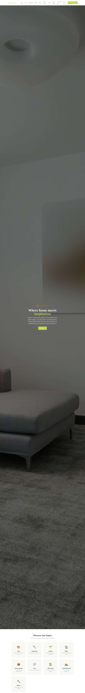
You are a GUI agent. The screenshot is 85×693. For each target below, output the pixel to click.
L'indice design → (73, 2)
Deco (26, 2)
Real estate (53, 2)
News (50, 2)
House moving (44, 2)
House (40, 2)
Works (64, 2)
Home (22, 2)
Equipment (30, 2)
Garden (35, 2)
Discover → (42, 328)
